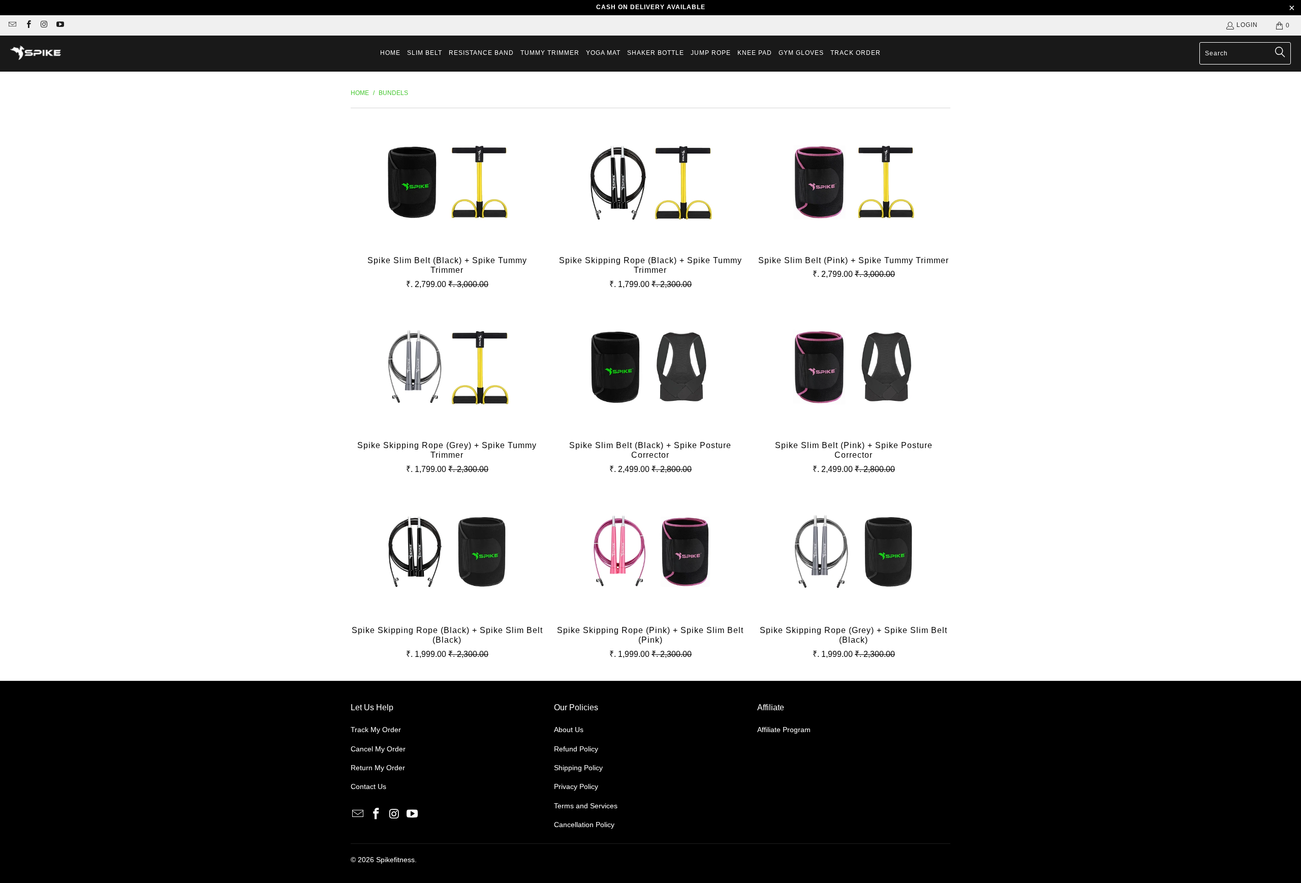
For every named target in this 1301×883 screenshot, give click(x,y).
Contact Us (368, 786)
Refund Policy (576, 749)
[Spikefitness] (35, 54)
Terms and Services (585, 806)
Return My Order (378, 768)
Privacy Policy (576, 786)
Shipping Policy (578, 768)
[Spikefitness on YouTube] (59, 25)
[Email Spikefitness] (12, 25)
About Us (568, 730)
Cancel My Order (378, 749)
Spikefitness (395, 860)
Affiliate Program (784, 730)
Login (1247, 24)
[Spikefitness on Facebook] (27, 25)
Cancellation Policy (584, 825)
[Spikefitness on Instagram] (44, 25)
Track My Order (376, 730)
